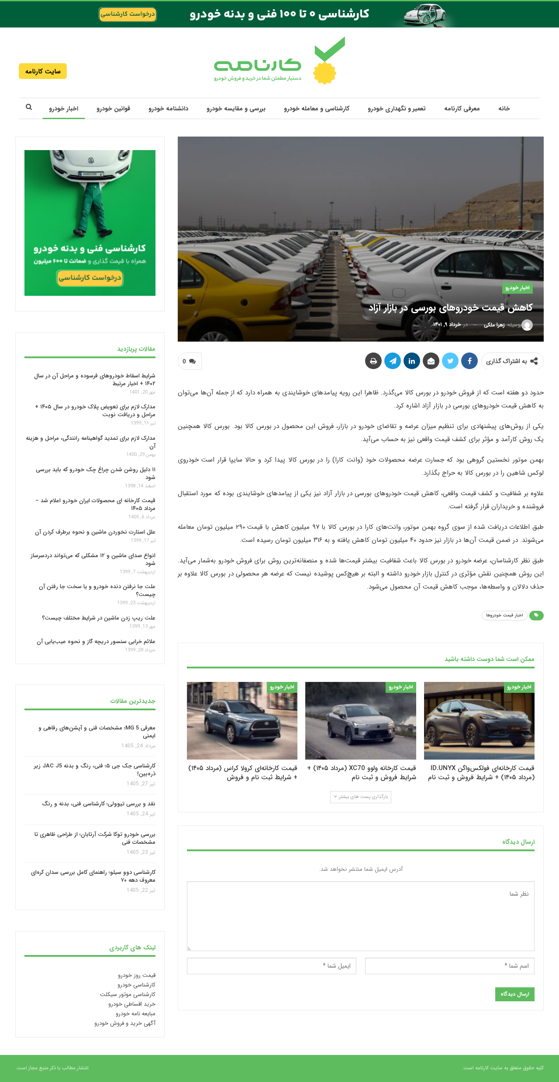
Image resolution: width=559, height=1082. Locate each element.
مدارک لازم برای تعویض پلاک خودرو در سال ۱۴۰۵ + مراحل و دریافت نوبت (95, 410)
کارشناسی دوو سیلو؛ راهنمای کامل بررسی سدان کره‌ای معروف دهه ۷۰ (93, 876)
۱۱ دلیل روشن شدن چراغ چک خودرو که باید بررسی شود (95, 473)
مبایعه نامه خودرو (135, 1013)
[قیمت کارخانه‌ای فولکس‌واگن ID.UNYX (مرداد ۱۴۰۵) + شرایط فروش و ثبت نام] (479, 720)
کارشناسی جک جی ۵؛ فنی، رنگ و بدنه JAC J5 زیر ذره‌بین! (94, 769)
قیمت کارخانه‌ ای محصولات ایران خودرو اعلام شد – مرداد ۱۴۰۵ (95, 504)
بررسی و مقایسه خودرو (236, 108)
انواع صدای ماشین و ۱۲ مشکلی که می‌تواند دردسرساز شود (93, 559)
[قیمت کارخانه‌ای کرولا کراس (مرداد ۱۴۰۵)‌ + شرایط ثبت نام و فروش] (242, 720)
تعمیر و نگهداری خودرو (397, 108)
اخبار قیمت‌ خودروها (504, 615)
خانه (504, 108)
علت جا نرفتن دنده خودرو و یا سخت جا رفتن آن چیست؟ (97, 590)
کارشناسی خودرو (136, 985)
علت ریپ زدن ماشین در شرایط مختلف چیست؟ (98, 618)
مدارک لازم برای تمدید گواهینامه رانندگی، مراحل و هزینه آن (90, 442)
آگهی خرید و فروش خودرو (124, 1023)
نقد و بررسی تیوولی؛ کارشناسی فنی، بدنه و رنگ (98, 804)
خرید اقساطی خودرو (131, 1004)
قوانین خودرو (113, 108)
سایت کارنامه (43, 71)
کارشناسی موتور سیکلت (127, 994)
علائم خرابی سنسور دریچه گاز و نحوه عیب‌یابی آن (96, 641)
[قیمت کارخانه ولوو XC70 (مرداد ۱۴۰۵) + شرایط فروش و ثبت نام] (360, 720)
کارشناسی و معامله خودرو (316, 108)
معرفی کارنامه (462, 108)
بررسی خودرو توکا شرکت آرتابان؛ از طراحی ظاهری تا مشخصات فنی (95, 838)
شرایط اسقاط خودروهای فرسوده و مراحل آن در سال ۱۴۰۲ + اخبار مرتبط (94, 379)
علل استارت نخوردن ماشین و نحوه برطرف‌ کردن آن (95, 532)
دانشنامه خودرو (168, 108)
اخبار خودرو (63, 108)
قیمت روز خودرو (136, 975)
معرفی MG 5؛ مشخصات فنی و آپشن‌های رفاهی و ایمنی (96, 731)
